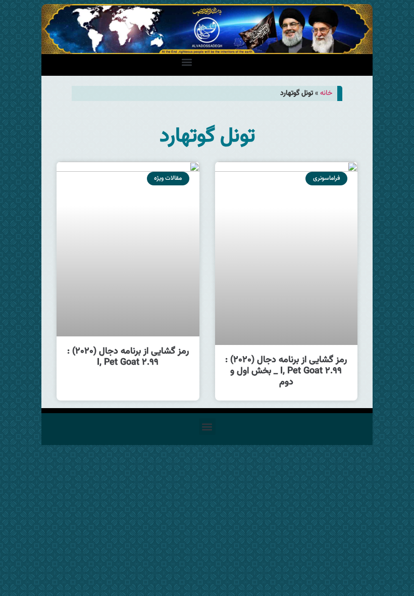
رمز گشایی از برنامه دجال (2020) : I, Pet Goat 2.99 (128, 357)
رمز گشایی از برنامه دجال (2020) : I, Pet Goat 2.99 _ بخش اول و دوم (286, 371)
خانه (326, 93)
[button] (187, 62)
